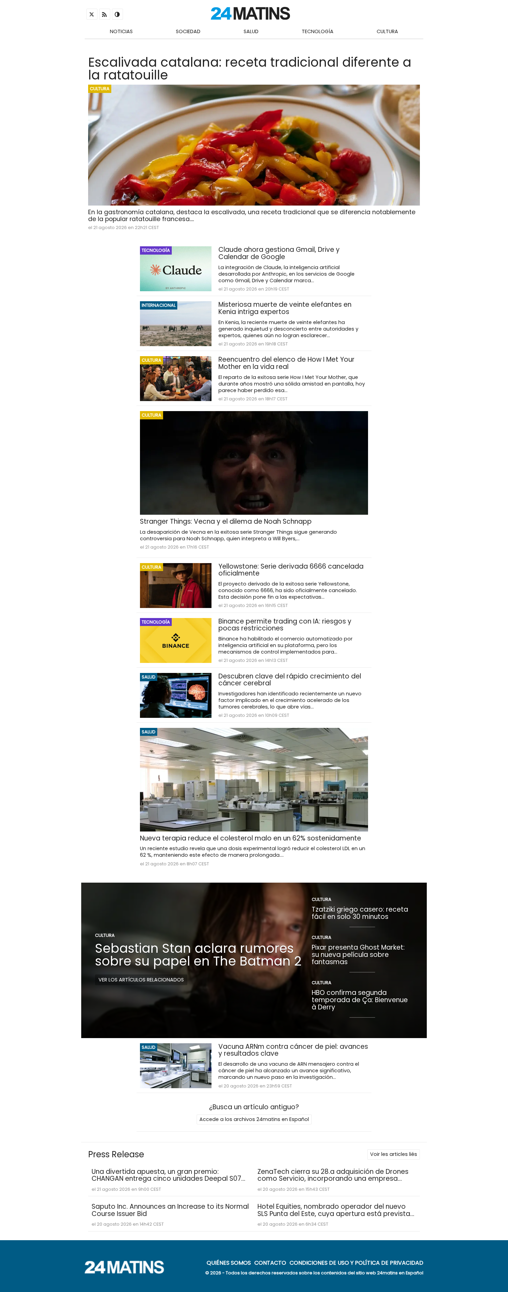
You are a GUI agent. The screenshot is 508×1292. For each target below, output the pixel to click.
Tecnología (317, 31)
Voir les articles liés (393, 1154)
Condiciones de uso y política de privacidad (356, 1262)
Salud (251, 31)
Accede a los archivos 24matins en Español (254, 1119)
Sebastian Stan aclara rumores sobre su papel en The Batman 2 (198, 954)
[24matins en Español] (128, 1272)
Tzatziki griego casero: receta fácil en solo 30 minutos (360, 913)
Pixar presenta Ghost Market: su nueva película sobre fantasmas (358, 954)
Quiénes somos (229, 1262)
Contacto (270, 1262)
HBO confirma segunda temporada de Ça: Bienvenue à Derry (360, 999)
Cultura (387, 31)
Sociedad (188, 31)
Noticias (121, 31)
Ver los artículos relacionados (141, 979)
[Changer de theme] (117, 14)
